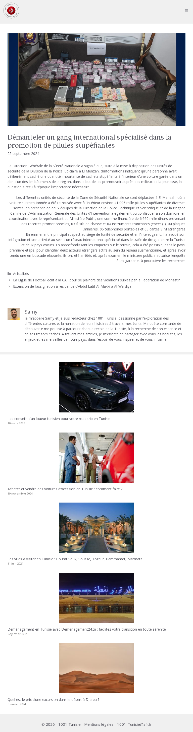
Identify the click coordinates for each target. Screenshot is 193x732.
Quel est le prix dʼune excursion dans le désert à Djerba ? (53, 699)
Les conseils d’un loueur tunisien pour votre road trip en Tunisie (59, 418)
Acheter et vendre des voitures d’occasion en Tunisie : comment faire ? (65, 488)
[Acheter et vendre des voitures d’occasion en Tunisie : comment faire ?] (96, 480)
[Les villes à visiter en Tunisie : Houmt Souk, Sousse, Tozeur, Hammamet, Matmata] (96, 550)
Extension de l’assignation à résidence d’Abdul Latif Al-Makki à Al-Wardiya (72, 286)
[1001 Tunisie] (11, 10)
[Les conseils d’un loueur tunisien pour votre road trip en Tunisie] (96, 409)
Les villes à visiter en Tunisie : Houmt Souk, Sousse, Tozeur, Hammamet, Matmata (75, 559)
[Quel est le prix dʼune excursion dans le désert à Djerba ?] (96, 690)
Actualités (21, 273)
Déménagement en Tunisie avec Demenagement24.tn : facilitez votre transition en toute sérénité (87, 629)
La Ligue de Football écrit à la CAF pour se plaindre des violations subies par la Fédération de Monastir (96, 280)
